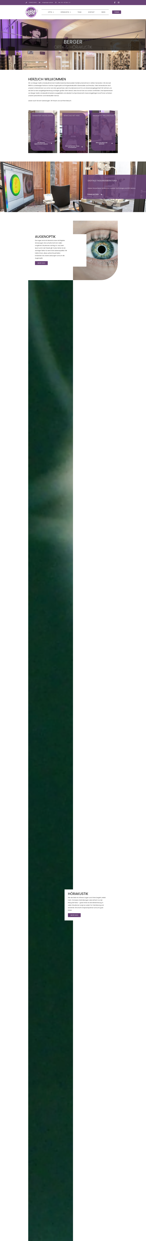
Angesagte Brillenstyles (103, 115)
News (103, 12)
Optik (50, 12)
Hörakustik (65, 12)
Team (79, 12)
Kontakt (91, 12)
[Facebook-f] (115, 2)
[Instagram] (118, 2)
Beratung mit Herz (72, 115)
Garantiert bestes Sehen (42, 115)
